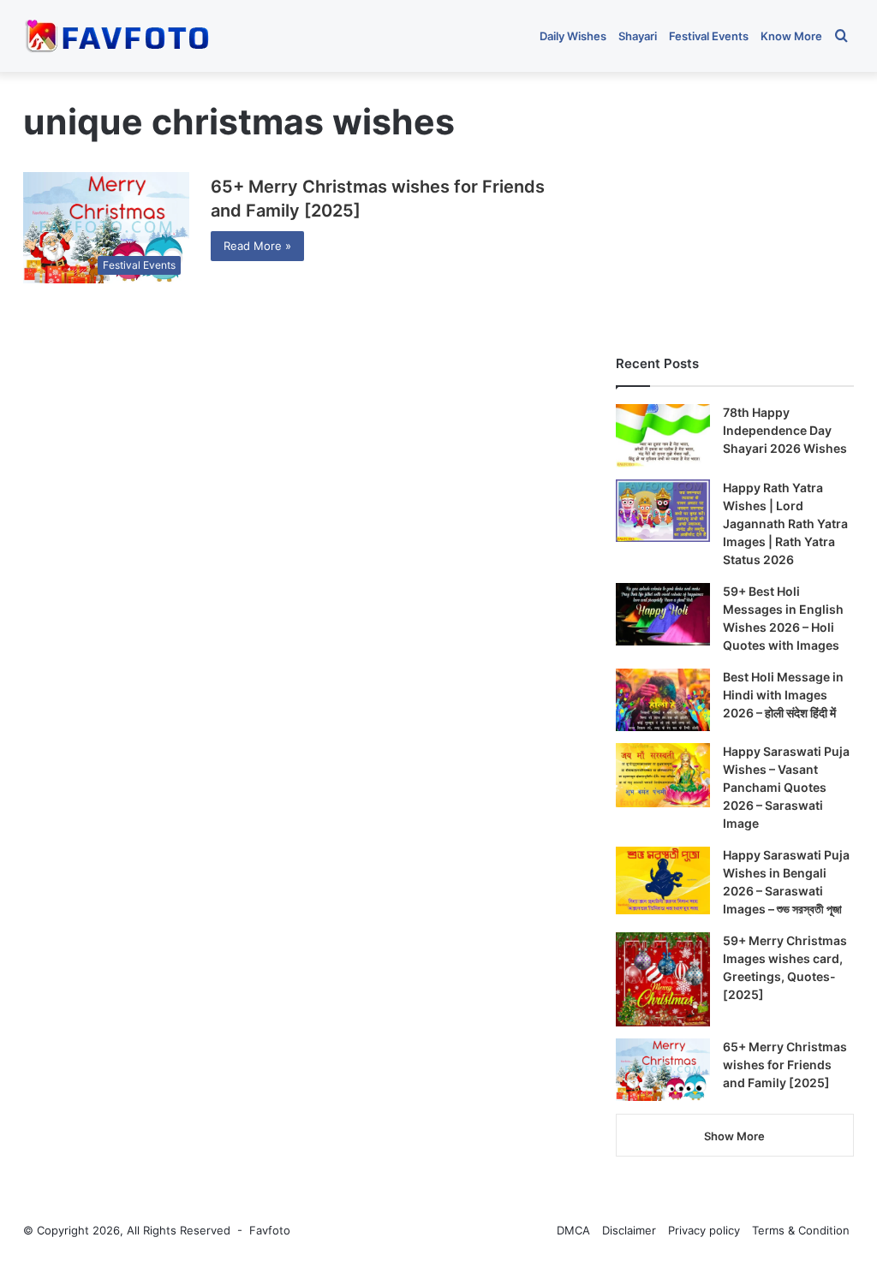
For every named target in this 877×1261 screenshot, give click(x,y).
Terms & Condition (801, 1230)
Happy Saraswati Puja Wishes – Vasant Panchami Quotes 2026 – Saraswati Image (786, 787)
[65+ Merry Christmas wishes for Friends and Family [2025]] (663, 1070)
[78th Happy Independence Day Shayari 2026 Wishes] (663, 435)
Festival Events (709, 36)
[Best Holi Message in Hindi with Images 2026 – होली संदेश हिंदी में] (663, 700)
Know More (791, 36)
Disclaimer (629, 1230)
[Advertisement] (735, 205)
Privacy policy (704, 1230)
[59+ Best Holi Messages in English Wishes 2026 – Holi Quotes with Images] (663, 614)
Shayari (637, 36)
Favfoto (269, 1230)
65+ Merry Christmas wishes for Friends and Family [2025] (785, 1064)
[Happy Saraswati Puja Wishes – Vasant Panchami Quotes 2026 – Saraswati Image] (663, 775)
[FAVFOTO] (119, 36)
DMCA (573, 1230)
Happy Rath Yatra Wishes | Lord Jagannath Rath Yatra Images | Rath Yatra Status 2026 (785, 523)
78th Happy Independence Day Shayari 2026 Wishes (785, 430)
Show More (734, 1136)
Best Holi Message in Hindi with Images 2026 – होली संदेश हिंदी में (783, 694)
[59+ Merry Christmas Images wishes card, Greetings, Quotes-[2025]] (663, 979)
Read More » (257, 246)
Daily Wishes (573, 36)
